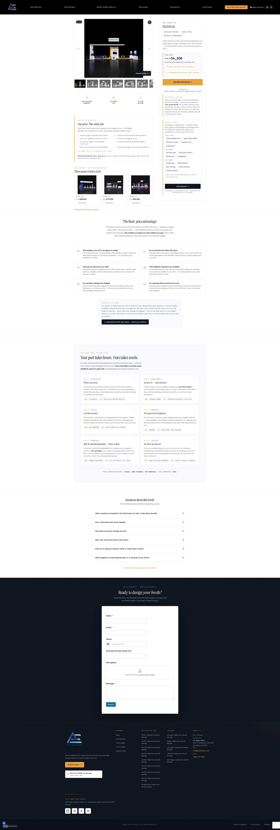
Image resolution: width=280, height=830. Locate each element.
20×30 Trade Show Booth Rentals (151, 755)
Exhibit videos (121, 751)
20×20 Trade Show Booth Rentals (151, 748)
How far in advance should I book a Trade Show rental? (119, 549)
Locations (207, 7)
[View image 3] (105, 83)
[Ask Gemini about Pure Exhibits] (81, 811)
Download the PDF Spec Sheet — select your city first (126, 322)
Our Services (35, 7)
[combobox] (126, 656)
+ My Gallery (182, 89)
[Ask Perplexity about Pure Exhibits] (88, 811)
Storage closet (186, 142)
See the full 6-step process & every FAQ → (140, 568)
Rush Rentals (120, 739)
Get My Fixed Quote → (182, 82)
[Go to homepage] (12, 7)
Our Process (69, 7)
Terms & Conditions (240, 824)
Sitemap (267, 824)
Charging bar (182, 156)
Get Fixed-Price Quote (236, 7)
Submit (111, 704)
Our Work (143, 7)
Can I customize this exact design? (110, 522)
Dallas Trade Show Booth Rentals (176, 742)
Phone (109, 639)
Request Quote (142, 73)
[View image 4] (117, 83)
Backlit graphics (183, 163)
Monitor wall (170, 156)
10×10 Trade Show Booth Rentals (150, 736)
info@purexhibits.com (201, 751)
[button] (113, 48)
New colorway (170, 167)
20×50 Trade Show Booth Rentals (151, 767)
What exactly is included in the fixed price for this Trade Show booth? (126, 513)
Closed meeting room (173, 138)
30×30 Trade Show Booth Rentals (151, 773)
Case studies (120, 747)
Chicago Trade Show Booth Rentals (177, 736)
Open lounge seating (190, 138)
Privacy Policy (255, 824)
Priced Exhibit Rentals (106, 7)
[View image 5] (130, 83)
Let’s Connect (198, 735)
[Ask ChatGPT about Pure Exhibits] (68, 811)
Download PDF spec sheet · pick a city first (184, 72)
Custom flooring (184, 167)
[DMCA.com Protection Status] (10, 826)
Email (109, 627)
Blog (117, 735)
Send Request (182, 186)
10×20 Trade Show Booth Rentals (151, 742)
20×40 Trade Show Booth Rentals (151, 761)
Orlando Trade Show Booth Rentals (177, 755)
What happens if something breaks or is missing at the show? (122, 558)
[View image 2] (92, 83)
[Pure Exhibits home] (74, 740)
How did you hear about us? (119, 651)
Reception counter (172, 142)
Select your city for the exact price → (180, 67)
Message (111, 684)
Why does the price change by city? (111, 531)
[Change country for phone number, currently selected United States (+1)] (108, 644)
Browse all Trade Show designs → (87, 209)
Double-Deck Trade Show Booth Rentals (151, 786)
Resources (174, 7)
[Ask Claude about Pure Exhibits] (74, 811)
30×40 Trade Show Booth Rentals (151, 779)
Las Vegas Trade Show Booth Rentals (177, 748)
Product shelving (171, 170)
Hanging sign (170, 163)
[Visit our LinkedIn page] (267, 7)
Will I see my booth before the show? (111, 540)
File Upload (111, 663)
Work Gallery (120, 743)
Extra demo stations (185, 152)
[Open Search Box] (271, 7)
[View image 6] (142, 83)
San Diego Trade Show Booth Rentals (177, 761)
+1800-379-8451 (257, 7)
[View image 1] (80, 83)
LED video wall (171, 152)
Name (109, 616)
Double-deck (170, 146)
